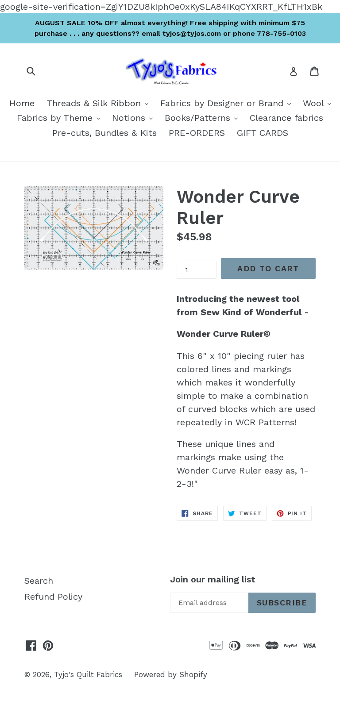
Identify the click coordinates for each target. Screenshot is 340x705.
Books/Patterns (203, 117)
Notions (134, 117)
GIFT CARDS (262, 132)
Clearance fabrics (286, 117)
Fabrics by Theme (60, 117)
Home (22, 103)
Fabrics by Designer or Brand (227, 102)
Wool (319, 102)
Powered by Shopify (170, 674)
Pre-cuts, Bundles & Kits (104, 132)
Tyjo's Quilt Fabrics (88, 674)
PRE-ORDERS (197, 132)
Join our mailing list (212, 579)
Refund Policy (53, 596)
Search (38, 580)
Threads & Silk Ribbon (99, 102)
